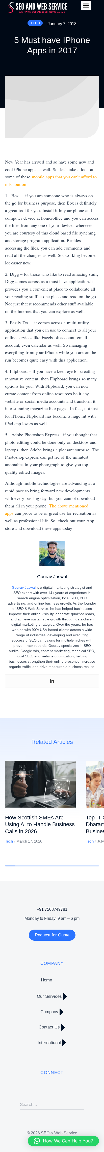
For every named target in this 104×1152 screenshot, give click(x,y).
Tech (9, 841)
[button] (86, 5)
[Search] (80, 1104)
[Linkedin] (52, 681)
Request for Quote (52, 935)
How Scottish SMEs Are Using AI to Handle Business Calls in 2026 (40, 824)
